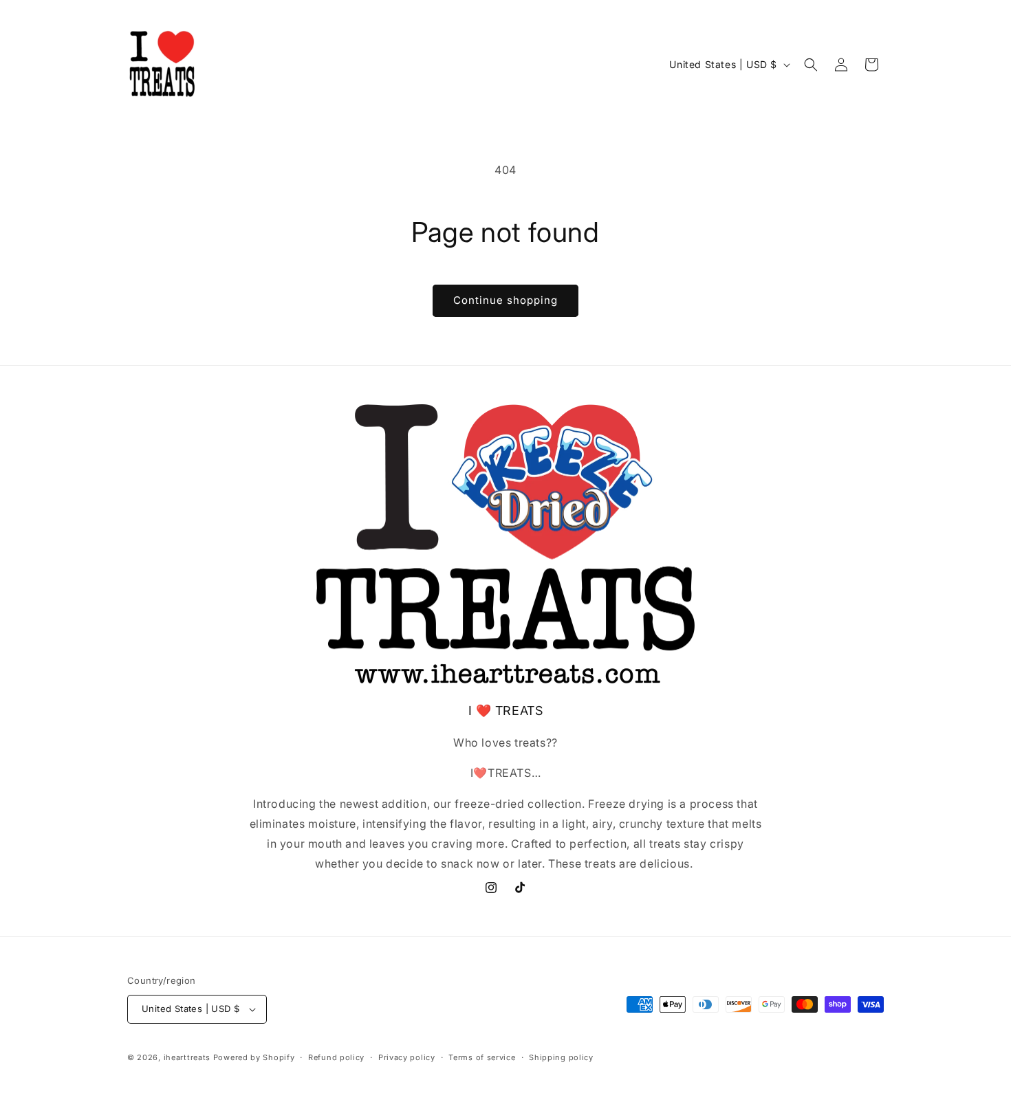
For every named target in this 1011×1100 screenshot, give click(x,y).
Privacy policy (406, 1057)
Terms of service (481, 1057)
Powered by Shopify (254, 1057)
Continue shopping (505, 300)
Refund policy (336, 1057)
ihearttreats (187, 1057)
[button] (811, 65)
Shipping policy (561, 1057)
